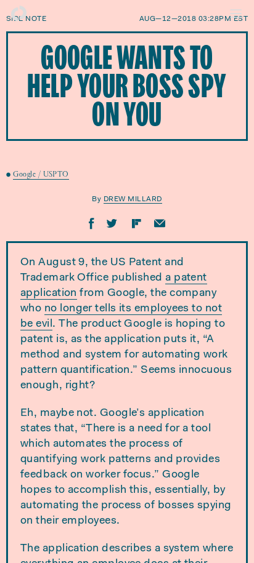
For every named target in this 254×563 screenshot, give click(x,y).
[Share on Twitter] (112, 223)
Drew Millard (133, 199)
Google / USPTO (40, 175)
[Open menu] (235, 13)
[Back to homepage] (18, 13)
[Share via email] (159, 223)
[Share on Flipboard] (136, 223)
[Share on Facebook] (91, 223)
